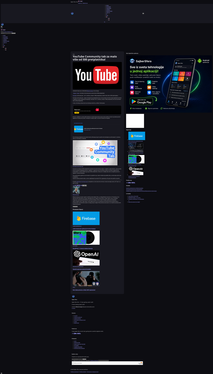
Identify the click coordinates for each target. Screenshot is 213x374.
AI (106, 14)
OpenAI (144, 191)
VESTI (75, 341)
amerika (141, 191)
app (156, 191)
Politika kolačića (77, 318)
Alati (107, 15)
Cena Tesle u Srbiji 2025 (133, 196)
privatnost (153, 191)
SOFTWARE (108, 6)
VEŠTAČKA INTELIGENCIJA (79, 348)
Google (130, 188)
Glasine (133, 189)
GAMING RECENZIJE (78, 347)
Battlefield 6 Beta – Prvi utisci (134, 197)
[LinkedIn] (128, 183)
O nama (73, 308)
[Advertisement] (135, 121)
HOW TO (108, 12)
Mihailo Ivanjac (90, 90)
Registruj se (85, 3)
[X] (127, 183)
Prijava (75, 321)
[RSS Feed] (134, 183)
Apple (127, 188)
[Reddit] (133, 183)
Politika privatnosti (78, 317)
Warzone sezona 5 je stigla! (134, 202)
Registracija (76, 323)
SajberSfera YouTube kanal (82, 181)
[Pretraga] (104, 22)
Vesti (78, 93)
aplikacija (130, 189)
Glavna (74, 93)
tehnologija (133, 191)
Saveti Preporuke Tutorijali (79, 344)
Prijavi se (80, 3)
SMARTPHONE (109, 11)
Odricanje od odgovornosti (79, 320)
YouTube (74, 95)
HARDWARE (108, 8)
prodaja (137, 189)
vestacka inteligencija (136, 188)
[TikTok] (131, 183)
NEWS (107, 5)
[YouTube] (130, 183)
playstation (148, 191)
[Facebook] (126, 183)
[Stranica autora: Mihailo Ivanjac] (76, 193)
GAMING (108, 9)
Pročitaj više (75, 206)
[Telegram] (132, 183)
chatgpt (137, 191)
